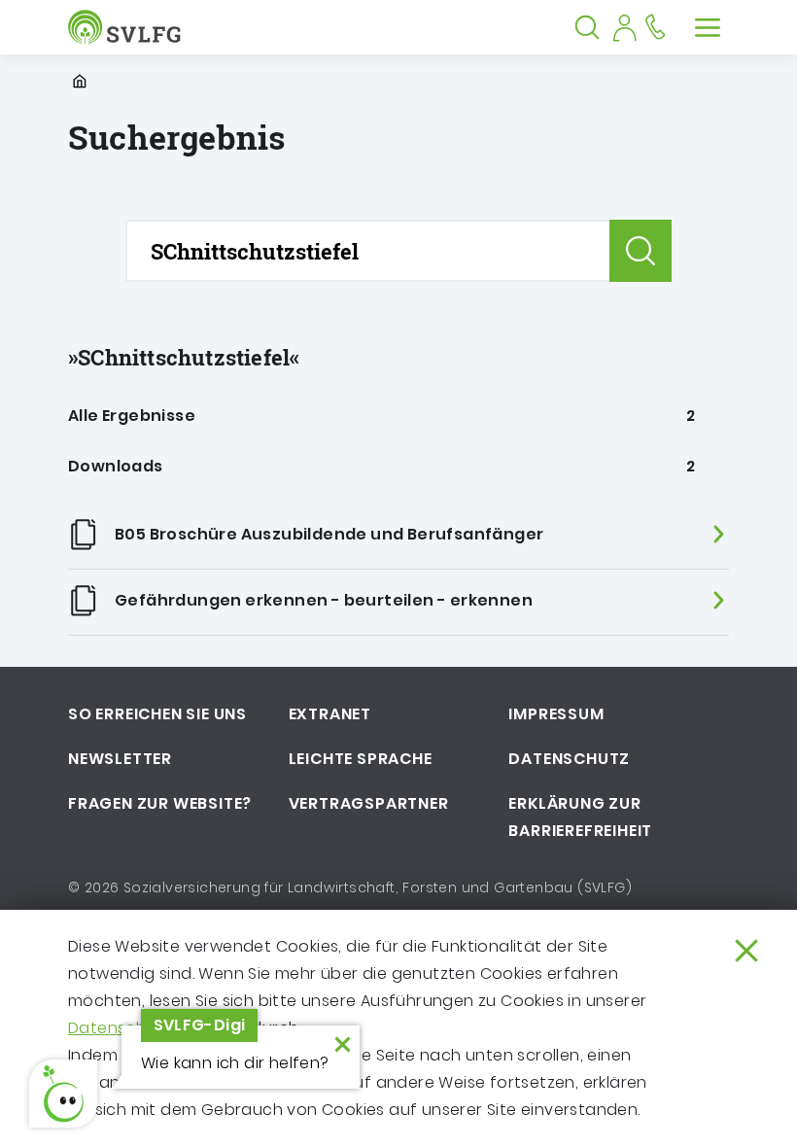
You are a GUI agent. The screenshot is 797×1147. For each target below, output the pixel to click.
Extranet (330, 714)
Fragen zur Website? (160, 803)
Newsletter (120, 758)
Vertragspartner (369, 803)
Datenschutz (569, 758)
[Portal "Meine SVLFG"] (624, 27)
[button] (63, 1094)
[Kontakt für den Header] (655, 27)
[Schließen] (746, 950)
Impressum (556, 714)
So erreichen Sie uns (157, 714)
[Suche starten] (640, 251)
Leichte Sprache (361, 758)
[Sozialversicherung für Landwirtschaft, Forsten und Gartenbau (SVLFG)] (129, 27)
